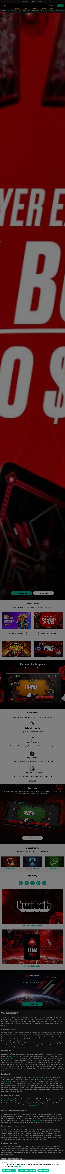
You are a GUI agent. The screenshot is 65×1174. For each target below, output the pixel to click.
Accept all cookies (43, 1170)
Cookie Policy (18, 1166)
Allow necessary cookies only (27, 1170)
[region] (32, 1167)
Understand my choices (9, 1170)
